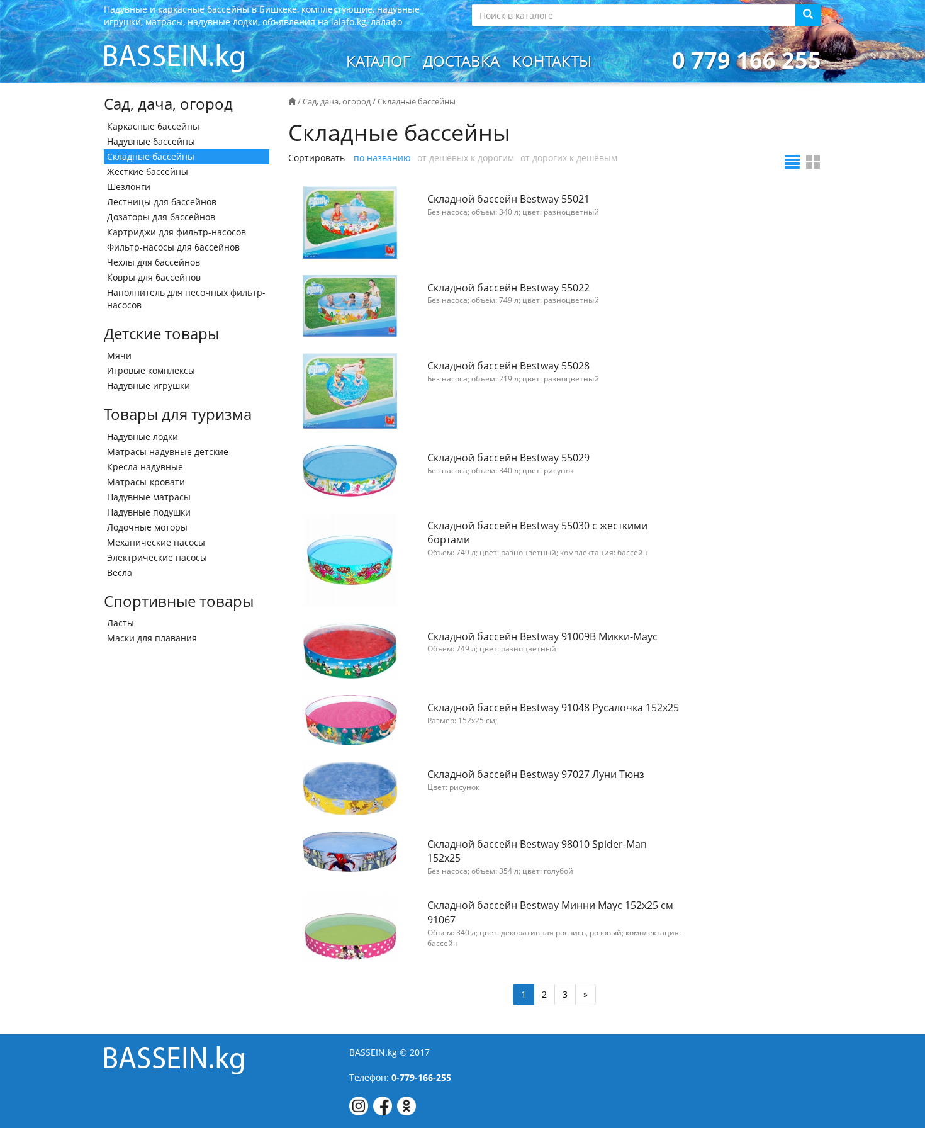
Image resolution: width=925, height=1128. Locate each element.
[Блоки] (813, 162)
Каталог (378, 60)
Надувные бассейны (151, 141)
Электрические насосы (157, 557)
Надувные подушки (149, 512)
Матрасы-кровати (146, 482)
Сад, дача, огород (337, 101)
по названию (382, 158)
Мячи (119, 355)
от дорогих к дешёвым (568, 158)
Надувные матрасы (149, 497)
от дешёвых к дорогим (465, 158)
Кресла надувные (145, 467)
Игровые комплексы (151, 370)
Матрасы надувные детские (167, 452)
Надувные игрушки (148, 386)
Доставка (461, 60)
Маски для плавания (152, 638)
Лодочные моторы (147, 527)
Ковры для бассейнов (154, 277)
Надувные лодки (142, 437)
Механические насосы (156, 542)
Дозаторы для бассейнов (161, 217)
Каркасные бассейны (153, 126)
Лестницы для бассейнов (161, 202)
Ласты (120, 623)
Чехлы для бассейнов (153, 262)
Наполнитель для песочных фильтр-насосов (186, 298)
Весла (119, 572)
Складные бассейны (150, 156)
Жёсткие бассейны (147, 172)
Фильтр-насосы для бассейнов (173, 247)
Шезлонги (128, 187)
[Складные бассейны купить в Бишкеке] (174, 57)
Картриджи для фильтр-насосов (176, 232)
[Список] (792, 162)
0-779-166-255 (421, 1077)
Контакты (551, 60)
